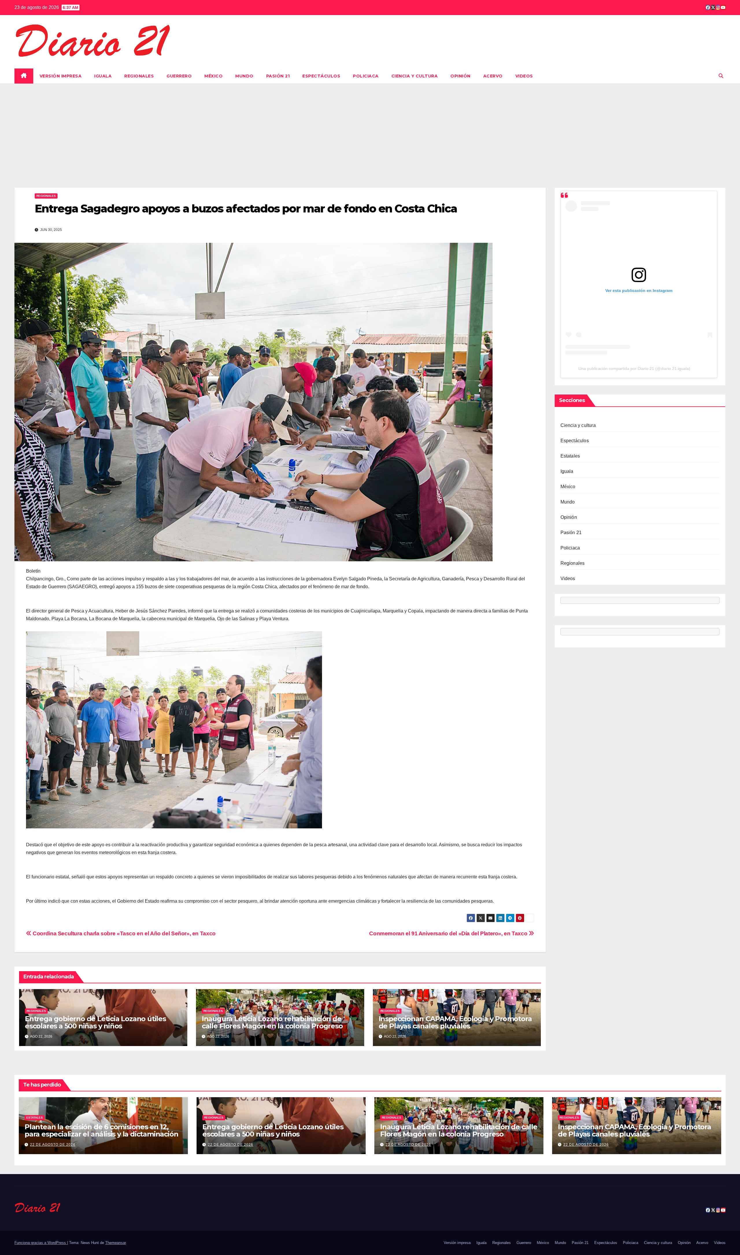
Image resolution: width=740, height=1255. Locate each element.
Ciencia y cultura (414, 76)
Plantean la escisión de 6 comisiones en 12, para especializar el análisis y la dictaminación (101, 1130)
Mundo (244, 76)
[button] (721, 75)
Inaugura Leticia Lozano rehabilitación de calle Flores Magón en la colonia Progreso (272, 1022)
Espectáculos (321, 76)
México (213, 76)
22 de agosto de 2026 (52, 1145)
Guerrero (179, 76)
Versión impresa (61, 76)
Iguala (103, 76)
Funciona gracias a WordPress (40, 1243)
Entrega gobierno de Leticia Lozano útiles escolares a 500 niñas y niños (95, 1022)
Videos (524, 76)
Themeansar (115, 1243)
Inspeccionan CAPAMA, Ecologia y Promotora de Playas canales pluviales (455, 1022)
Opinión (460, 76)
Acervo (493, 76)
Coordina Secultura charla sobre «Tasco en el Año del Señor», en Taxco (124, 933)
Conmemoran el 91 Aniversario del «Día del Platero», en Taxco (449, 933)
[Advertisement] (370, 126)
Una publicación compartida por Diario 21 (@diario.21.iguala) (634, 368)
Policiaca (366, 76)
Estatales (570, 455)
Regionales (139, 76)
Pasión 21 (278, 76)
